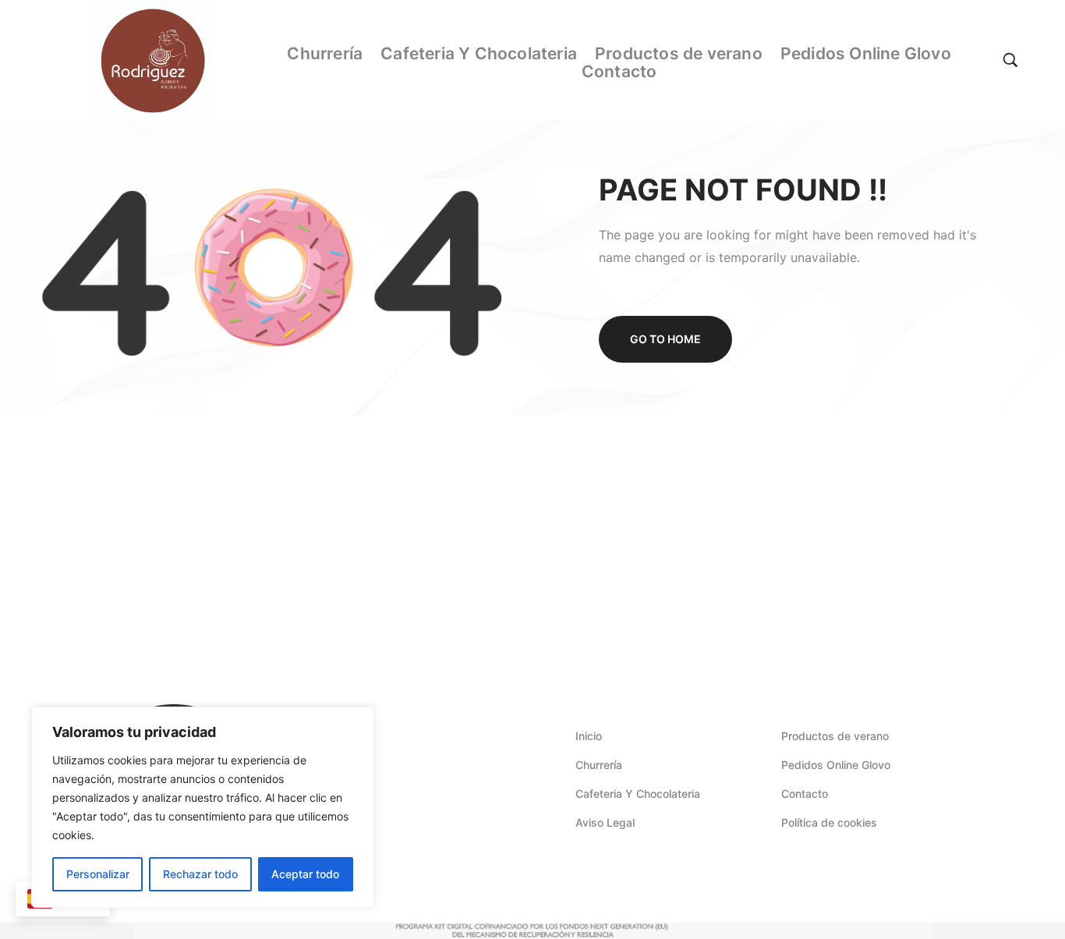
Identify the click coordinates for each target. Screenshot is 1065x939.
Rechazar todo (200, 874)
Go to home (665, 338)
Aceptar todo (305, 874)
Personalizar (97, 874)
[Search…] (1010, 60)
